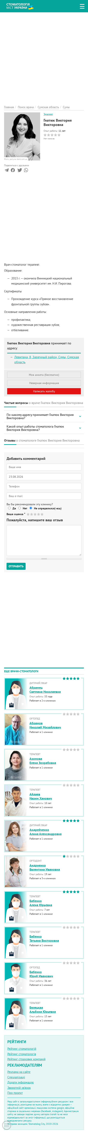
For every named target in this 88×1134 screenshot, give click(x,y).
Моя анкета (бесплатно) (44, 375)
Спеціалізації (16, 1077)
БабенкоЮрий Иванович (41, 974)
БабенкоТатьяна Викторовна (44, 938)
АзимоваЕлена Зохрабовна (42, 761)
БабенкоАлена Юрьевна (40, 903)
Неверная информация (44, 383)
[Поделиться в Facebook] (12, 171)
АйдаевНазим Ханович (40, 796)
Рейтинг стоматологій (21, 1049)
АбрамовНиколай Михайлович (45, 725)
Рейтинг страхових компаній (26, 1059)
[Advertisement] (44, 56)
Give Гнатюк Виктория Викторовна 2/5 (32, 514)
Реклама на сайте (18, 1072)
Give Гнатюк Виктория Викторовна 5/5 (42, 514)
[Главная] (23, 6)
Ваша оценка (16, 514)
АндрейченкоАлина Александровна (45, 832)
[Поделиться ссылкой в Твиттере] (19, 171)
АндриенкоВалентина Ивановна (44, 867)
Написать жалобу (44, 391)
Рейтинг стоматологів (21, 1054)
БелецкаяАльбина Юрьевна (42, 1009)
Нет (25, 508)
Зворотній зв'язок (19, 1088)
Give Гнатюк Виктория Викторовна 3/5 (35, 514)
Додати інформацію (20, 1082)
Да (14, 508)
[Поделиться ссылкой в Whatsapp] (26, 171)
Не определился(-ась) (48, 508)
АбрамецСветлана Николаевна (45, 689)
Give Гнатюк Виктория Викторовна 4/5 (39, 514)
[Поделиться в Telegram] (6, 171)
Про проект (15, 1093)
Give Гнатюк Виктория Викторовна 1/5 (28, 514)
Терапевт (48, 114)
